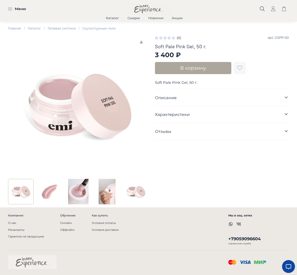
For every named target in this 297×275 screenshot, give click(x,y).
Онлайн (66, 223)
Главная (14, 28)
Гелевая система (62, 28)
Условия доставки (105, 230)
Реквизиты (16, 230)
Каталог (112, 18)
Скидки (133, 18)
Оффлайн (67, 230)
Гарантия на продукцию (26, 236)
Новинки (155, 18)
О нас (12, 223)
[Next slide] (142, 105)
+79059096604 (244, 238)
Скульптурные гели (99, 28)
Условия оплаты (104, 223)
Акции (177, 18)
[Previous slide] (14, 105)
